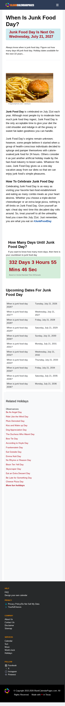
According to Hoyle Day (17, 443)
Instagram (12, 671)
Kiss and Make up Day (16, 425)
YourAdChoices (14, 607)
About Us (9, 619)
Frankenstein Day (14, 447)
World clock (10, 650)
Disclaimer (9, 625)
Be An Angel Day (14, 412)
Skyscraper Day (13, 469)
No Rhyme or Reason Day (18, 460)
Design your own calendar (16, 595)
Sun (6, 644)
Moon (7, 647)
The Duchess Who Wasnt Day (20, 434)
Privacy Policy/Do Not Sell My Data (23, 604)
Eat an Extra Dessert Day (18, 473)
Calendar (8, 641)
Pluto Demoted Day (15, 421)
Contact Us (10, 622)
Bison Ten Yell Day (15, 464)
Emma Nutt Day (13, 456)
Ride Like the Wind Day (17, 416)
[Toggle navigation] (57, 5)
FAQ (7, 592)
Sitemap (8, 628)
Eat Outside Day (13, 452)
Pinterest (11, 674)
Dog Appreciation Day (16, 430)
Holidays (8, 653)
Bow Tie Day (12, 438)
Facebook (12, 665)
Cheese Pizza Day (14, 481)
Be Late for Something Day (19, 478)
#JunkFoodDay (42, 221)
